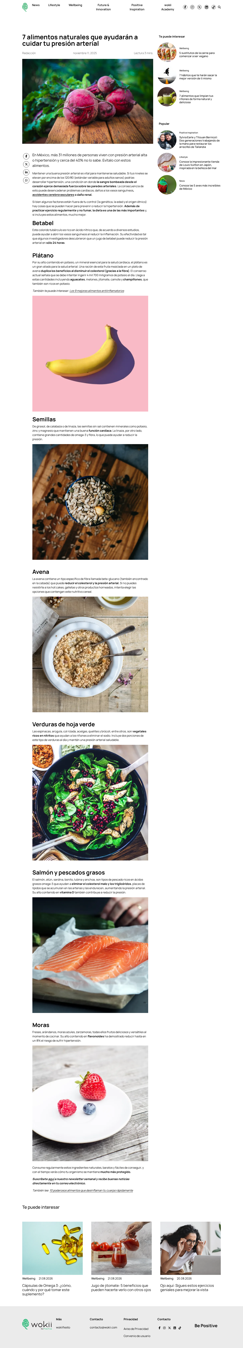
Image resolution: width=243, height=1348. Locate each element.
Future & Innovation (103, 7)
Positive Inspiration (137, 7)
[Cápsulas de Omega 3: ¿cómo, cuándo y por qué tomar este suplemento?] (52, 1248)
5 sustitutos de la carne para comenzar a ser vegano (197, 54)
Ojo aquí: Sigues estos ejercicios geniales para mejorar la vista (187, 1287)
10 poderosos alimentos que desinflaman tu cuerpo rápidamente (91, 1190)
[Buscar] (219, 7)
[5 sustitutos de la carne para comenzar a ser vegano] (166, 52)
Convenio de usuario (137, 1336)
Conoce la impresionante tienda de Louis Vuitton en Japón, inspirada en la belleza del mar (199, 165)
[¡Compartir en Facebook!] (26, 156)
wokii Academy (167, 7)
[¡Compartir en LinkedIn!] (26, 172)
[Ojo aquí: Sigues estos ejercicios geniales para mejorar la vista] (190, 1248)
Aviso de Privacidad (136, 1329)
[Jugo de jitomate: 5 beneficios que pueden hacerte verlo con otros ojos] (121, 1248)
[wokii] (25, 7)
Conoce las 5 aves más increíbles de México (199, 187)
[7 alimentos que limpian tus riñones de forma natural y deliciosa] (166, 96)
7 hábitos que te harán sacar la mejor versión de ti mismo (198, 76)
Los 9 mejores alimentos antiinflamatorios (97, 291)
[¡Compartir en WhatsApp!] (26, 180)
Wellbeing (75, 5)
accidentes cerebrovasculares (53, 195)
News (36, 5)
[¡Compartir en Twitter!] (26, 164)
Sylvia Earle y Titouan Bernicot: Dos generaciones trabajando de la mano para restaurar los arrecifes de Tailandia (199, 142)
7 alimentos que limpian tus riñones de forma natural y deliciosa (196, 99)
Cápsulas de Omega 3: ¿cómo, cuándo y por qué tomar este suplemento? (47, 1289)
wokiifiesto (63, 1327)
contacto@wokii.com (103, 1327)
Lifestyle (54, 5)
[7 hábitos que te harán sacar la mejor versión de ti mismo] (166, 74)
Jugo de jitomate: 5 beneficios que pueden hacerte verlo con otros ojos (121, 1287)
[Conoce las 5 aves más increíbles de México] (166, 184)
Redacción (29, 53)
